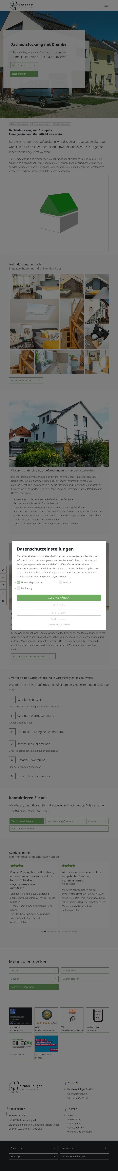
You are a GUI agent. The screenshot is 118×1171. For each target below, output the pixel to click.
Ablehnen (59, 605)
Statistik (67, 582)
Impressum (53, 624)
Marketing (26, 588)
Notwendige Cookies (32, 582)
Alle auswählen (59, 597)
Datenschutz (65, 624)
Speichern (59, 612)
